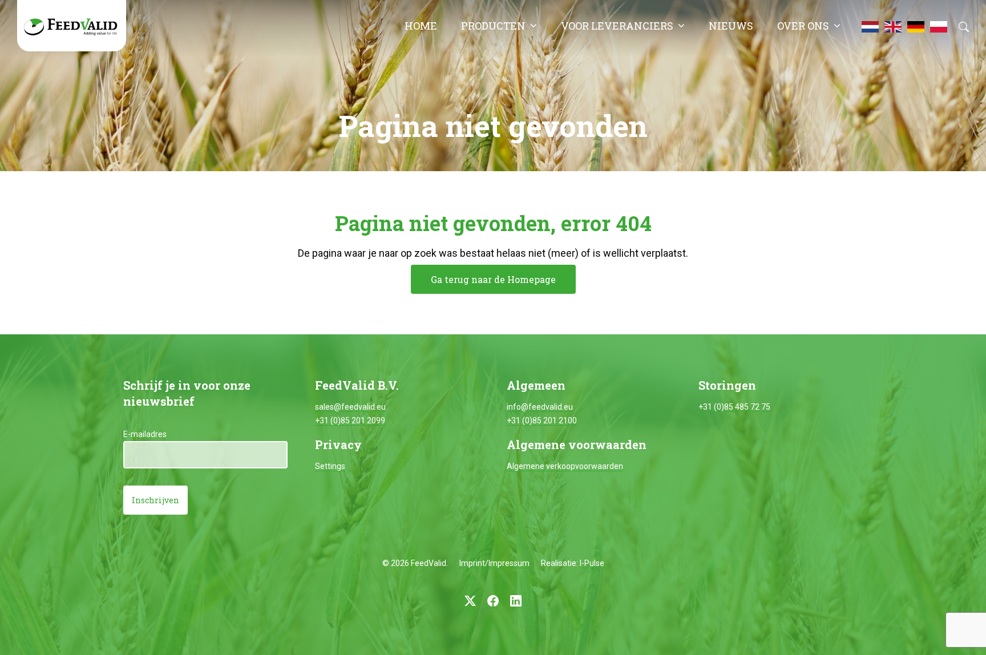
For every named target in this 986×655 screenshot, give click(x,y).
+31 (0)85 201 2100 (542, 420)
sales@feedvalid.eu (350, 406)
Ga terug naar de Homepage (493, 279)
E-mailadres (145, 434)
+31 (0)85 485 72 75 (734, 406)
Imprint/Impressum (494, 563)
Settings (330, 466)
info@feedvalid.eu (540, 406)
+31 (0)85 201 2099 (350, 420)
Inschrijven (155, 500)
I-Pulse (592, 563)
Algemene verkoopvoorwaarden (565, 466)
